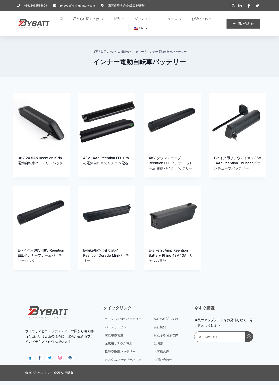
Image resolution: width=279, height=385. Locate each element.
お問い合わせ (201, 19)
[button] (233, 5)
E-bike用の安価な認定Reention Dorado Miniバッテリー (106, 255)
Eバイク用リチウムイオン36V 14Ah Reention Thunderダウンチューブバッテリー (237, 163)
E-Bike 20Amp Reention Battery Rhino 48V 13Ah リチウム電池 (171, 255)
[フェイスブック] (39, 358)
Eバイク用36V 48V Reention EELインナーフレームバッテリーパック (41, 255)
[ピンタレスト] (70, 358)
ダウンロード (144, 19)
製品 (117, 19)
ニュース (170, 19)
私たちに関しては (86, 19)
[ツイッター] (50, 358)
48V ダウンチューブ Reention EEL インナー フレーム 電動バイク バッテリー (171, 163)
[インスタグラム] (60, 358)
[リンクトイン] (29, 358)
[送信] (249, 336)
